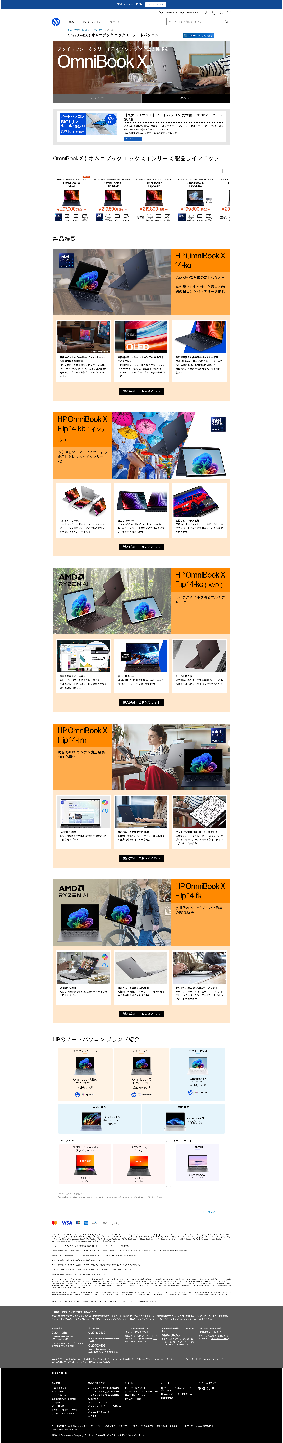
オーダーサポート (71, 1343)
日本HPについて (59, 1388)
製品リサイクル (80, 1426)
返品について (77, 1359)
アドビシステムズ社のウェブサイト (111, 1301)
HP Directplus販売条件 (99, 1362)
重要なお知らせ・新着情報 (64, 1399)
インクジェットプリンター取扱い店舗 (104, 1407)
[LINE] (199, 1388)
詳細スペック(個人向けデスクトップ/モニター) (146, 1359)
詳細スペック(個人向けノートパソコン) (104, 1359)
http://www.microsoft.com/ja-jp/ (207, 1295)
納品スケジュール (60, 1359)
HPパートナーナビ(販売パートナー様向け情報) (177, 1389)
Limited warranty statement (64, 1429)
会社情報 (56, 1383)
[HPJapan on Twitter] (208, 1388)
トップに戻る (209, 1212)
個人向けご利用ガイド (187, 1316)
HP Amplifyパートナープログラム (176, 1394)
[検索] (226, 21)
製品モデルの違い (178, 1319)
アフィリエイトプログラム (183, 1359)
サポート (115, 21)
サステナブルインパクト (63, 1413)
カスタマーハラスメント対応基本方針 (136, 1426)
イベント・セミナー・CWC (64, 1410)
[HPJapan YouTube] (213, 1388)
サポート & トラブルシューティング (141, 1391)
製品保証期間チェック (135, 1395)
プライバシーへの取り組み (103, 1426)
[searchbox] (196, 21)
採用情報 (56, 1402)
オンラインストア (92, 21)
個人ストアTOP (73, 30)
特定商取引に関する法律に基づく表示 (69, 1362)
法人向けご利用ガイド (210, 1316)
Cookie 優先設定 (203, 1426)
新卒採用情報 (58, 1406)
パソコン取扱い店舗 (97, 1402)
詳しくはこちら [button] (156, 4)
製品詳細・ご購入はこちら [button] (141, 391)
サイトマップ (187, 1426)
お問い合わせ (58, 1391)
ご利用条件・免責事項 (167, 1426)
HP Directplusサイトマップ (210, 1359)
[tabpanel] (83, 351)
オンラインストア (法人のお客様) (103, 1391)
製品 (71, 21)
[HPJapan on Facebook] (203, 1388)
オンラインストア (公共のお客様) (103, 1395)
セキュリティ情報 (133, 1399)
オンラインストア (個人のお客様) (103, 1388)
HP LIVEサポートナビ (210, 1332)
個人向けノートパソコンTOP (91, 30)
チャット (149, 1336)
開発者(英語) (167, 1398)
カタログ (92, 1416)
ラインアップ (97, 98)
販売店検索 (93, 1399)
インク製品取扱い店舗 (98, 1412)
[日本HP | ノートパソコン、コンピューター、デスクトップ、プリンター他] (56, 22)
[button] (228, 171)
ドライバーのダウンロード (137, 1388)
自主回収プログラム (61, 1426)
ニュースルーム (59, 1395)
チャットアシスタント (137, 1332)
